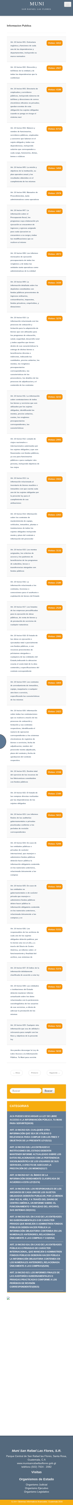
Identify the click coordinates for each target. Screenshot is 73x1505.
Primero (34, 1073)
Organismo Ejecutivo (36, 1488)
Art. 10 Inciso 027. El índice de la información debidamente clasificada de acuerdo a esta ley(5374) (35, 1178)
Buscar (48, 1090)
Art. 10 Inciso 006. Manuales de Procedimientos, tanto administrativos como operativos (24, 195)
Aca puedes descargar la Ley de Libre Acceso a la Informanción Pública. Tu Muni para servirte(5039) (36, 1120)
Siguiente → (54, 1073)
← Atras (16, 1073)
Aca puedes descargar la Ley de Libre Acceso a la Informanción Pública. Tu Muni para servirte (24, 1053)
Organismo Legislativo (36, 1491)
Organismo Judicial (36, 1484)
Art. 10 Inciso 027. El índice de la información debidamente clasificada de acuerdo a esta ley (24, 971)
